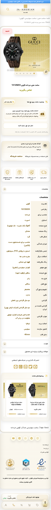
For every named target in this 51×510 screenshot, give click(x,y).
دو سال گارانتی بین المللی (20, 300)
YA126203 (25, 209)
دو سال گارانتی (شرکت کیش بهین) (17, 307)
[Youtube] (13, 438)
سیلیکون (10, 251)
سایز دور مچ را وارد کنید (25, 125)
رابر (28, 278)
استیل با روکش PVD (22, 251)
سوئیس (27, 329)
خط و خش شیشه (23, 314)
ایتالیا (28, 323)
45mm (27, 334)
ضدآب (23, 427)
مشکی (27, 231)
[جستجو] (7, 9)
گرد (28, 236)
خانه (48, 18)
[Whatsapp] (25, 438)
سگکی (27, 284)
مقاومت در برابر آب (22, 318)
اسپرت (27, 220)
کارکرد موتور (12, 314)
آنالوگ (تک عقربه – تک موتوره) (18, 225)
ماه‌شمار (27, 289)
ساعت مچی (41, 18)
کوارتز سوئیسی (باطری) (21, 267)
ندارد (28, 295)
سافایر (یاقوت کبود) (23, 273)
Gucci (46, 427)
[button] (45, 72)
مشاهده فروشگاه (16, 156)
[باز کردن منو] (43, 10)
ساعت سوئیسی (30, 18)
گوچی (28, 203)
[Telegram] (31, 438)
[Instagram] (37, 438)
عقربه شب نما (25, 256)
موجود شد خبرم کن (32, 497)
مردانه (27, 214)
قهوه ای (27, 262)
